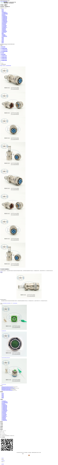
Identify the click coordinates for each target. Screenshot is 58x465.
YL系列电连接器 (4, 29)
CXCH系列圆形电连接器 (4, 410)
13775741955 (3, 460)
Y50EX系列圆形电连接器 (5, 13)
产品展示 (3, 11)
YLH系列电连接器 (4, 30)
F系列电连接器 (3, 34)
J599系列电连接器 (4, 15)
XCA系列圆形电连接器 (4, 36)
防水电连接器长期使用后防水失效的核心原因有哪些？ (8, 388)
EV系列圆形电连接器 (4, 419)
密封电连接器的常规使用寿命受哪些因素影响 (7, 390)
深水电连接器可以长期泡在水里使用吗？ (6, 389)
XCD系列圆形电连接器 (4, 17)
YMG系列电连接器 (4, 26)
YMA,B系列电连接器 (4, 25)
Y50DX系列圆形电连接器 (3, 51)
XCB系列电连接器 (4, 32)
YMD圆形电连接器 (4, 417)
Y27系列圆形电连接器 (4, 20)
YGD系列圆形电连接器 (4, 27)
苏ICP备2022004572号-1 (27, 453)
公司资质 (3, 396)
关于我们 (1, 1)
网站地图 (6, 1)
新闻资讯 (3, 37)
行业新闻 (3, 38)
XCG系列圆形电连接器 (4, 18)
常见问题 (3, 39)
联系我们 (4, 1)
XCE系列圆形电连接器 (4, 16)
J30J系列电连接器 (4, 412)
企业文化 (3, 10)
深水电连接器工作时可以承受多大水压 (6, 387)
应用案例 (3, 41)
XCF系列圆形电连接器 (3, 57)
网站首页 (3, 9)
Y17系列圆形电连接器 (4, 19)
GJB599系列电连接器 (4, 23)
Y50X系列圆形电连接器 (4, 12)
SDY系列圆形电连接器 (4, 31)
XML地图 (35, 453)
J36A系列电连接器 (4, 24)
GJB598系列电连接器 (4, 22)
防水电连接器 (3, 403)
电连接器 (3, 33)
